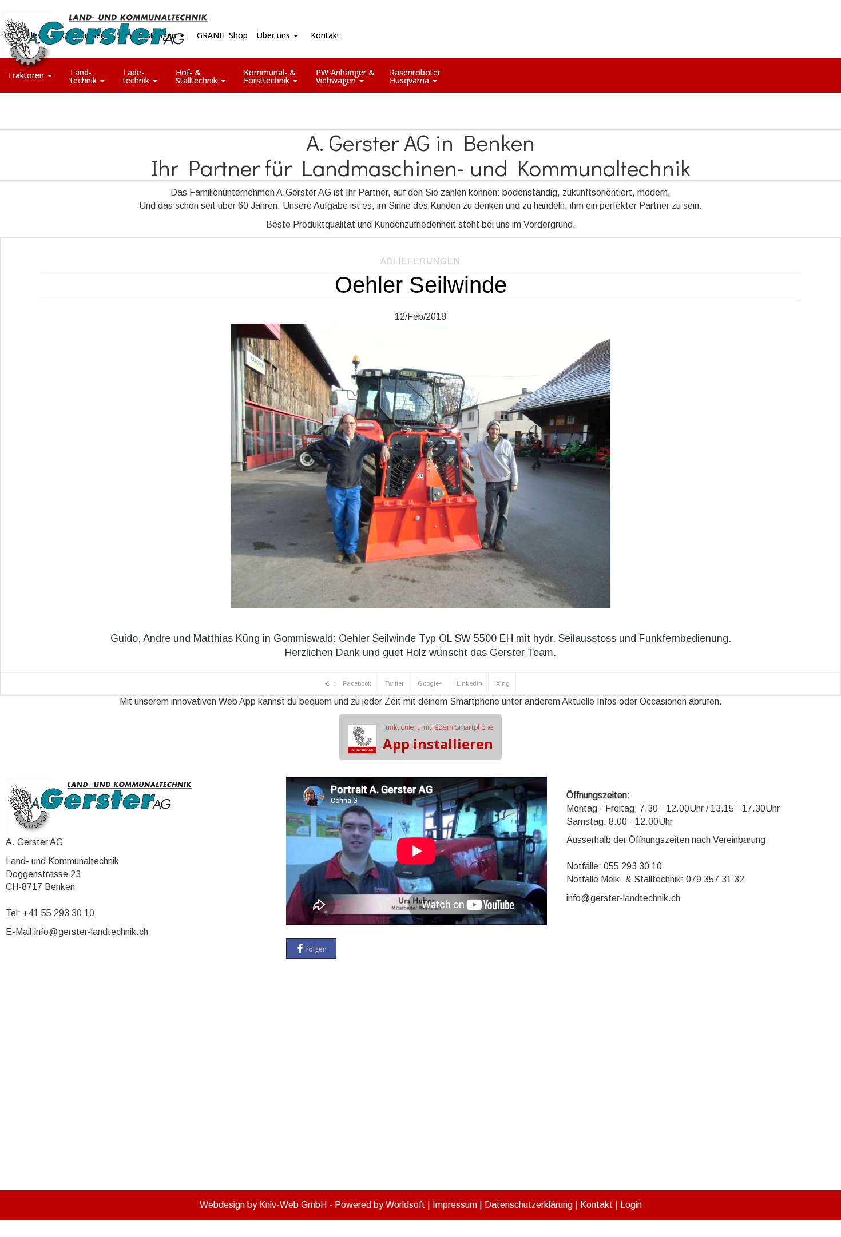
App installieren (437, 737)
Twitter (394, 683)
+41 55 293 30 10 (58, 913)
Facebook (357, 683)
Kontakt (596, 1205)
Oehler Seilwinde (421, 284)
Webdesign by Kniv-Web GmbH (263, 1205)
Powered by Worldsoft (380, 1205)
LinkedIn (469, 683)
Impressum (455, 1205)
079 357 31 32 (715, 879)
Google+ (430, 683)
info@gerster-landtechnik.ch (91, 932)
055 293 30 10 (633, 866)
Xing (503, 683)
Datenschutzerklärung (529, 1205)
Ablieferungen (420, 261)
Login (631, 1205)
